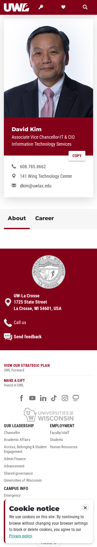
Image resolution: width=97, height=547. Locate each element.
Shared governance (18, 473)
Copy (76, 155)
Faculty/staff (59, 433)
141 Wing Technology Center (46, 176)
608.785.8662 (33, 166)
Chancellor (12, 433)
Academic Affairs (17, 440)
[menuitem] (25, 434)
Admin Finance (15, 459)
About (17, 218)
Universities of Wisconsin (23, 480)
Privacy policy (20, 536)
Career (44, 218)
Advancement (14, 466)
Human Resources (64, 447)
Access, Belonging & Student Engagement (25, 449)
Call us (20, 322)
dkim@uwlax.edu (35, 185)
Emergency (12, 495)
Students (56, 440)
